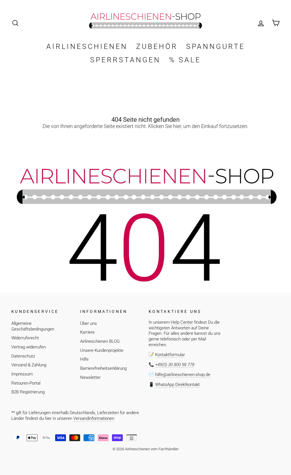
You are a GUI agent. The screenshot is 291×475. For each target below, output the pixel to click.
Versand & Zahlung (28, 364)
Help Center (182, 322)
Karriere (87, 332)
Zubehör (157, 46)
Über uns (88, 323)
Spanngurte (215, 46)
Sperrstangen (125, 60)
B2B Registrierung (28, 392)
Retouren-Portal (25, 383)
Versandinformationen (93, 418)
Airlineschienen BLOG (100, 341)
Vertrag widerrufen (28, 347)
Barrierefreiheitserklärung (103, 368)
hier (177, 126)
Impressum (22, 374)
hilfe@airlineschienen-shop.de (182, 374)
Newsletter (90, 377)
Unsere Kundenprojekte (101, 350)
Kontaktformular (170, 354)
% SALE (185, 60)
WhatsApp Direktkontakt (177, 384)
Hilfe (84, 359)
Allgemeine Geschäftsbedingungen (32, 326)
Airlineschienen (87, 46)
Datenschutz (23, 356)
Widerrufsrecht (25, 337)
